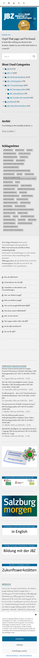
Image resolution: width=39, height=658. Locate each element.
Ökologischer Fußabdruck (13, 230)
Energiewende (8, 160)
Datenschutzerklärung (12, 655)
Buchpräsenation (9, 153)
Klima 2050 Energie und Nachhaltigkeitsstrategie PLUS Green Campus (19, 178)
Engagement (20, 160)
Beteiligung (19, 150)
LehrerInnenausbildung (25, 189)
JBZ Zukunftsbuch (17, 94)
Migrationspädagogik (11, 195)
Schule (15, 216)
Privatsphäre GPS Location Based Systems (18, 209)
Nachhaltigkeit (22, 199)
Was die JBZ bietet (11, 277)
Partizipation (25, 202)
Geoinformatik (8, 174)
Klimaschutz (7, 182)
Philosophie (7, 206)
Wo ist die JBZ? (9, 332)
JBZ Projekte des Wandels (20, 98)
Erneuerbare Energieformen (13, 163)
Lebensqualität (9, 189)
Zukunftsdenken (9, 223)
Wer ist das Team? (11, 316)
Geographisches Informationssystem (16, 170)
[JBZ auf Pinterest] (19, 3)
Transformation (9, 219)
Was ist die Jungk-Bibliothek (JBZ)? (17, 306)
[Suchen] (34, 56)
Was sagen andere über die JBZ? (16, 321)
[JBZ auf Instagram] (9, 3)
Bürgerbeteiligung (10, 157)
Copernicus (24, 157)
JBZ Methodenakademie (16, 77)
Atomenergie (7, 150)
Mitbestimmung (27, 195)
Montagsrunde (8, 199)
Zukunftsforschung (25, 223)
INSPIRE (19, 174)
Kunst (17, 182)
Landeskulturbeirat (10, 185)
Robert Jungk (22, 213)
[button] (36, 614)
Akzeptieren (19, 639)
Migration (23, 192)
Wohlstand (32, 219)
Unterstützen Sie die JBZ (13, 282)
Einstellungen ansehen (19, 651)
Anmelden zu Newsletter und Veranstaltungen (14, 289)
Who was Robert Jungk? (13, 300)
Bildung (29, 150)
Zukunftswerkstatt (10, 226)
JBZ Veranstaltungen (15, 85)
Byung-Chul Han (24, 153)
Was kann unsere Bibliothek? (15, 311)
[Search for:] (19, 56)
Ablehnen (19, 645)
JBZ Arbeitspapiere (14, 81)
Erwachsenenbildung (10, 167)
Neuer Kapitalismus (10, 202)
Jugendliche (29, 174)
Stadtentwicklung (27, 216)
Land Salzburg (26, 185)
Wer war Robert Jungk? (13, 295)
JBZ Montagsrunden (17, 89)
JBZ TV (10, 73)
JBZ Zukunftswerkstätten (17, 106)
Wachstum (21, 219)
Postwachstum (20, 206)
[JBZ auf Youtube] (14, 3)
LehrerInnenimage (9, 192)
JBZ (8, 69)
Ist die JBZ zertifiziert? (12, 326)
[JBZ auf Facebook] (4, 3)
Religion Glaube (9, 213)
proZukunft (11, 102)
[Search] (24, 3)
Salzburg (6, 216)
